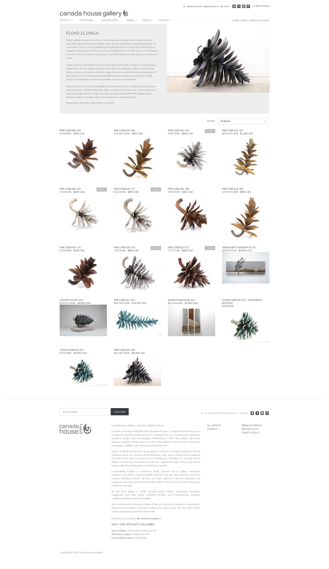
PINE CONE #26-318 (178, 130)
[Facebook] (239, 6)
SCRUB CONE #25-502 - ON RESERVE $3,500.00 (242, 301)
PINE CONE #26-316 (70, 188)
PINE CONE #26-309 (232, 188)
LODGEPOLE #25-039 (71, 300)
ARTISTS (66, 20)
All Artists (214, 425)
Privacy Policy (251, 432)
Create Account (259, 20)
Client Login (239, 20)
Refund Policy (250, 429)
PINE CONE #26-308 (124, 130)
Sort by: (211, 121)
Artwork (87, 20)
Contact (164, 20)
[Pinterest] (248, 6)
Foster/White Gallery (122, 537)
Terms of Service (252, 425)
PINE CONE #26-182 (70, 130)
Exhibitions (110, 20)
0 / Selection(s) (261, 6)
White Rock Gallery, (122, 534)
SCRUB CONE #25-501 (72, 349)
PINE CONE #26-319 (124, 247)
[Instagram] (243, 6)
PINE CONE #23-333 (124, 300)
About (147, 20)
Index (131, 20)
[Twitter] (234, 6)
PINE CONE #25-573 (178, 247)
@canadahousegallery (149, 518)
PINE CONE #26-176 (70, 247)
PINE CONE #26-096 (124, 349)
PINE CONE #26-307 (232, 130)
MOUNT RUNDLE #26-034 (181, 300)
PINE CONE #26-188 (178, 188)
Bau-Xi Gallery (119, 530)
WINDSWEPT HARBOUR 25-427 (239, 247)
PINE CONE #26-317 (124, 188)
